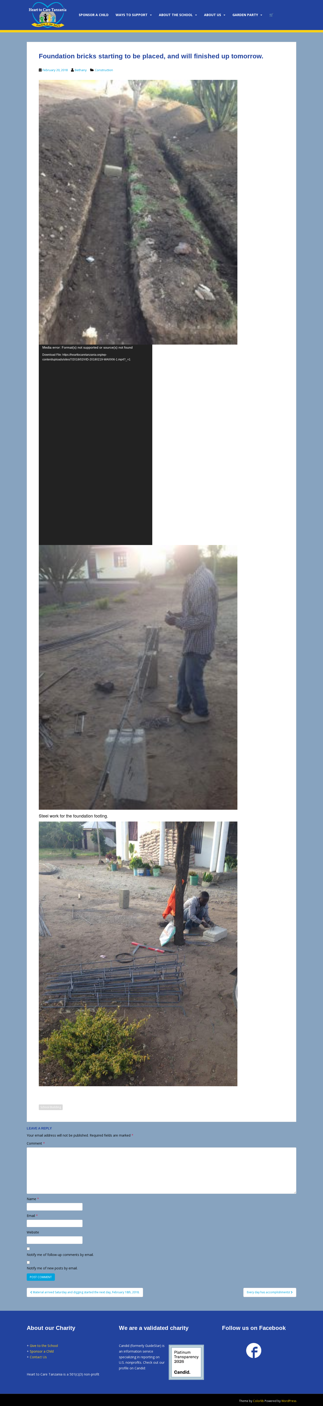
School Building (50, 1107)
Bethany (81, 70)
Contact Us (38, 1357)
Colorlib (258, 1401)
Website (33, 1232)
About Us (212, 15)
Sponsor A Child (94, 15)
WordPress (288, 1401)
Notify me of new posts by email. (52, 1268)
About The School (176, 15)
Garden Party (245, 15)
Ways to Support (132, 15)
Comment (36, 1143)
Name (33, 1199)
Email (32, 1215)
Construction (104, 70)
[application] (95, 445)
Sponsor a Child (42, 1351)
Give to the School (44, 1345)
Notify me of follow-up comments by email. (60, 1254)
